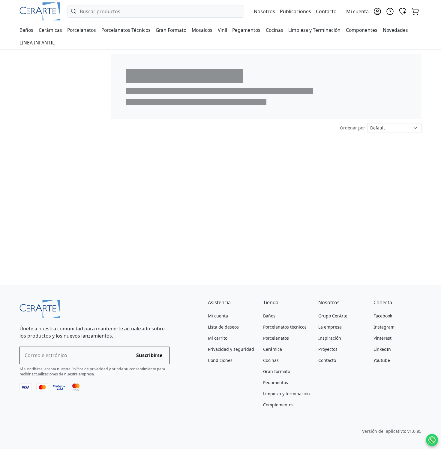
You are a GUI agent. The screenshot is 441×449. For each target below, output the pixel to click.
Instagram (384, 327)
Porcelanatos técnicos (285, 327)
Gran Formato (171, 30)
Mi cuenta (218, 316)
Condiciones (220, 360)
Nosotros (264, 11)
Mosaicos (202, 30)
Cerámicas (50, 30)
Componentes (361, 30)
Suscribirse (149, 355)
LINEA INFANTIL (37, 42)
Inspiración (329, 338)
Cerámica (272, 349)
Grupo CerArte (332, 316)
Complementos (278, 405)
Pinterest (383, 338)
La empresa (330, 327)
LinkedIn (382, 349)
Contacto (326, 11)
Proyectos (328, 349)
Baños (26, 30)
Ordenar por (352, 128)
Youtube (382, 360)
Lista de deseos (223, 327)
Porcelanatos (81, 30)
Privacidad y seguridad (231, 349)
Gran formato (276, 371)
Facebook (383, 316)
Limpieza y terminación (286, 393)
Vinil (222, 30)
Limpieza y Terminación (314, 30)
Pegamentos (246, 30)
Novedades (395, 30)
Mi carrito (217, 338)
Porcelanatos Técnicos (126, 30)
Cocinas (274, 30)
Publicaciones (295, 11)
